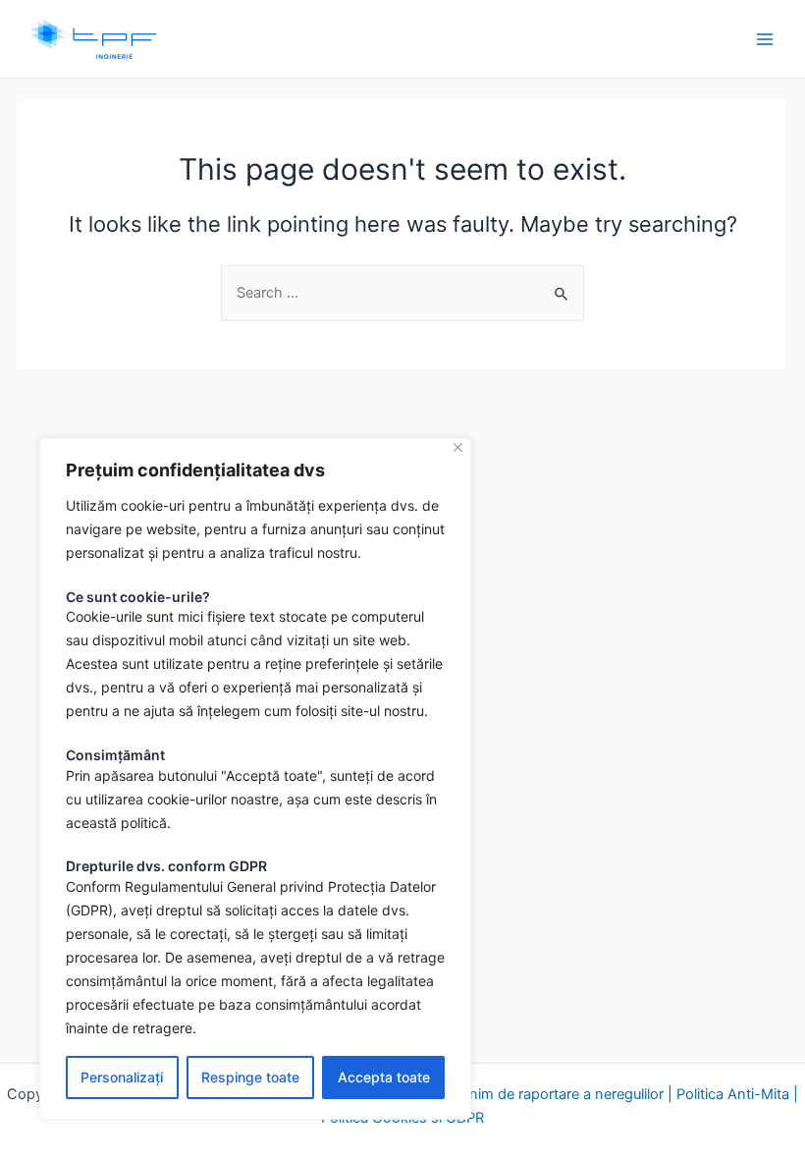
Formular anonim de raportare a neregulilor (525, 1094)
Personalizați (121, 1077)
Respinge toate (250, 1077)
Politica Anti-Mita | (737, 1094)
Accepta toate (384, 1077)
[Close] (458, 447)
